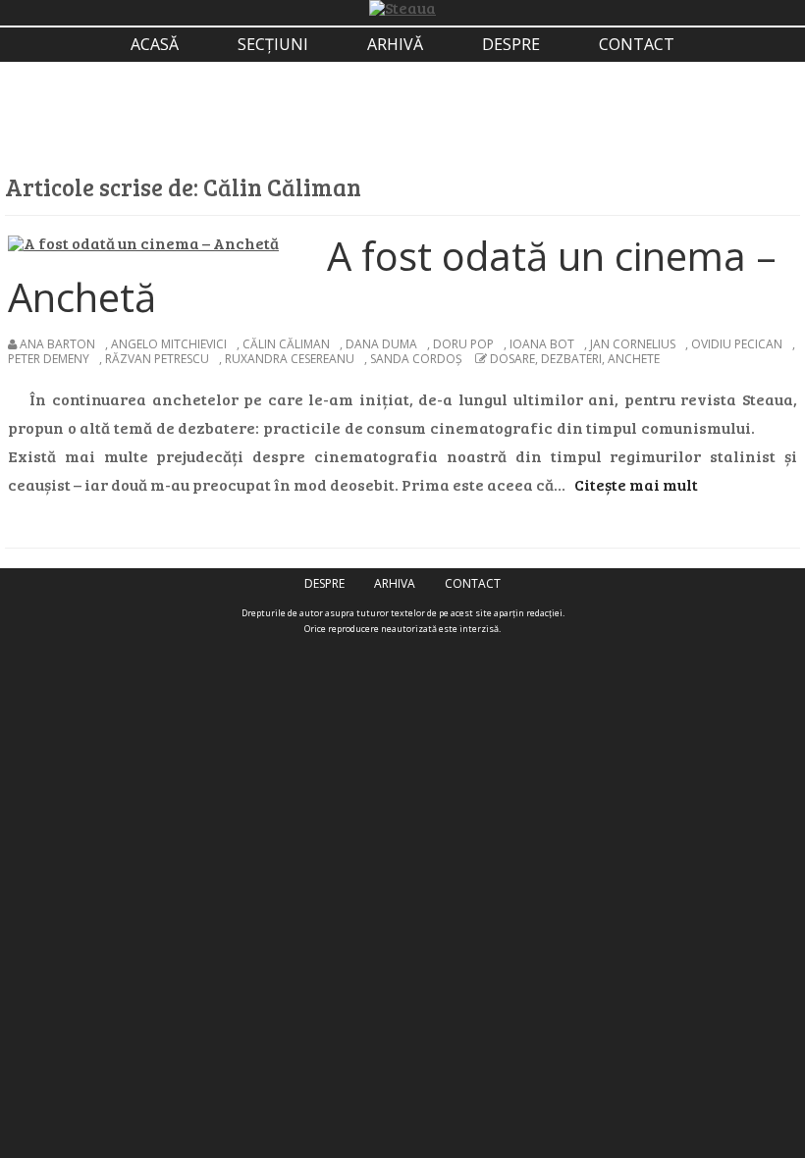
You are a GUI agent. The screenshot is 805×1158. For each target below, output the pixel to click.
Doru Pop (463, 344)
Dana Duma (381, 344)
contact (636, 44)
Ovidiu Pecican (736, 344)
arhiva (394, 583)
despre (511, 44)
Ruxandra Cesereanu (289, 358)
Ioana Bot (542, 344)
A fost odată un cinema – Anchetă (392, 276)
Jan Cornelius (632, 344)
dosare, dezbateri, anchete (575, 358)
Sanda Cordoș (416, 358)
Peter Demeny (48, 358)
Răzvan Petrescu (157, 358)
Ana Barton (57, 344)
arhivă (395, 44)
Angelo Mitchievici (169, 344)
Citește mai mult (636, 484)
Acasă (155, 44)
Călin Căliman (286, 344)
